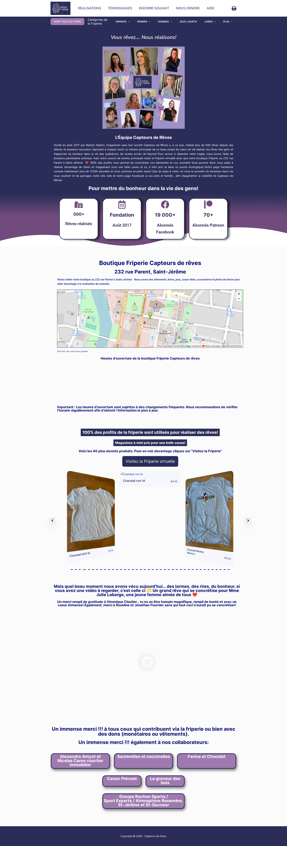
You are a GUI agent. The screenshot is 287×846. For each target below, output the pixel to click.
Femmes (142, 21)
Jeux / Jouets (188, 21)
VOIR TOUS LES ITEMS (67, 21)
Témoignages (120, 8)
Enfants (121, 21)
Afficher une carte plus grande (72, 351)
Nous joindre (188, 8)
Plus (226, 21)
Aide (210, 8)
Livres (208, 21)
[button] (72, 569)
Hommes (163, 21)
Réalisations (89, 8)
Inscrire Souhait (154, 8)
